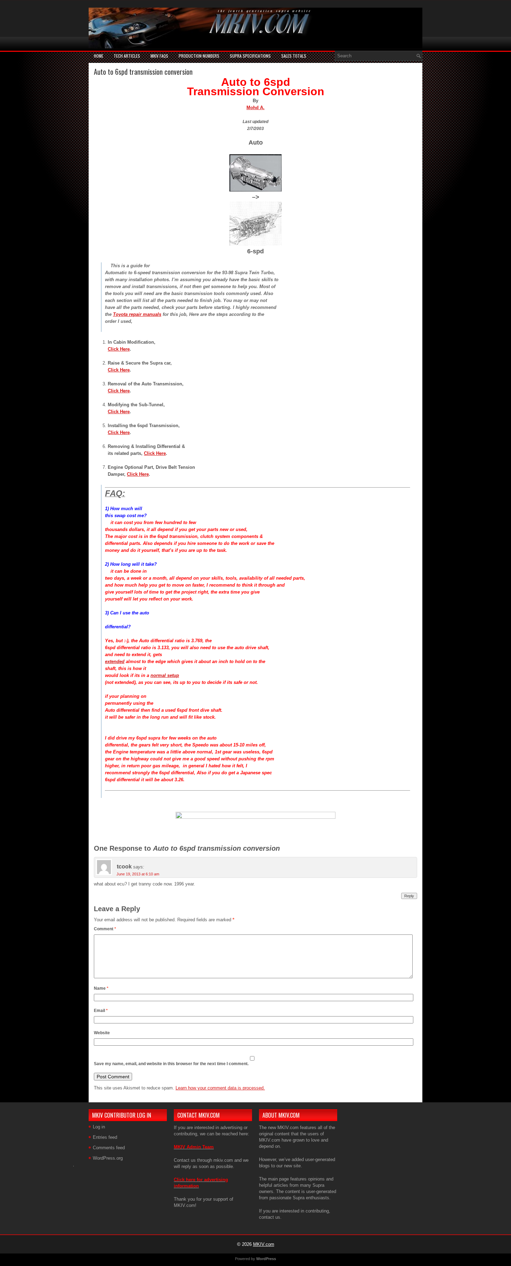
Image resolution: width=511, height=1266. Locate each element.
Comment (105, 928)
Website (102, 1032)
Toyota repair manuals (137, 314)
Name (101, 988)
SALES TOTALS (293, 56)
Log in (99, 1126)
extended (114, 661)
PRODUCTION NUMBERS (199, 56)
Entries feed (105, 1137)
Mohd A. (255, 107)
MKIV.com (263, 1244)
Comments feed (109, 1147)
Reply (409, 896)
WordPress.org (108, 1158)
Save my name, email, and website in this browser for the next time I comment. (171, 1063)
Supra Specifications (250, 56)
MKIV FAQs (159, 56)
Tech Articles (127, 56)
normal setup (165, 675)
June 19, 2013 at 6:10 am (137, 874)
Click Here (119, 349)
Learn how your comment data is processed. (220, 1088)
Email (101, 1010)
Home (98, 56)
